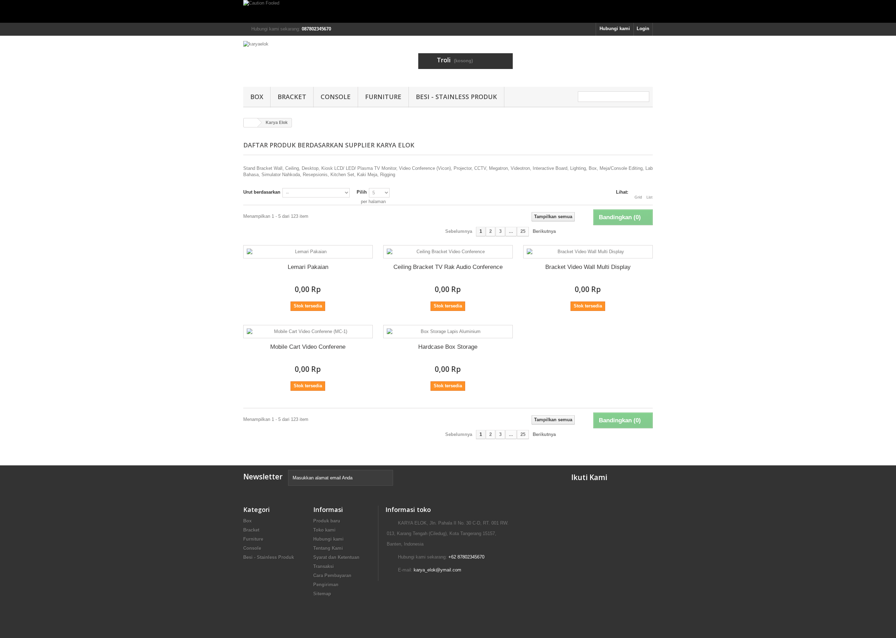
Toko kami (324, 530)
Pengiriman (325, 584)
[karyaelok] (308, 59)
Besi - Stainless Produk (456, 96)
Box (256, 96)
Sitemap (322, 593)
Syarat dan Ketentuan (336, 557)
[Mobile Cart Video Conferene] (308, 331)
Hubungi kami (615, 28)
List (649, 197)
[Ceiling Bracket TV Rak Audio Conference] (448, 252)
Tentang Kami (328, 548)
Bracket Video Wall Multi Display (588, 267)
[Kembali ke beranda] (250, 122)
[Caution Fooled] (448, 11)
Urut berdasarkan (261, 192)
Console (336, 96)
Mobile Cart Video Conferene (307, 347)
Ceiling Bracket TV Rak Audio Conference (448, 267)
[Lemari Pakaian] (308, 252)
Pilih (362, 192)
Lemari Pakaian (308, 267)
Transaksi (323, 566)
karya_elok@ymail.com (437, 570)
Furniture (383, 96)
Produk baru (326, 520)
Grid (638, 197)
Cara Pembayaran (332, 575)
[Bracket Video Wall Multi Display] (588, 252)
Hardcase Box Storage (447, 347)
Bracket (292, 96)
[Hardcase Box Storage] (448, 331)
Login (643, 28)
